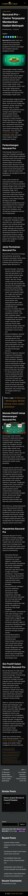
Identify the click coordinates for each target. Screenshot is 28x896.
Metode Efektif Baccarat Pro (10, 755)
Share (20, 37)
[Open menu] (24, 3)
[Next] (23, 803)
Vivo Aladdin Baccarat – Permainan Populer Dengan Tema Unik (21, 775)
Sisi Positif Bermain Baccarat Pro (11, 762)
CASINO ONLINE (6, 11)
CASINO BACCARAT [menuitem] (8, 133)
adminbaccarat (8, 29)
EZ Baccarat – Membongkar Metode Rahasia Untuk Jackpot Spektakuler (7, 775)
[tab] (10, 813)
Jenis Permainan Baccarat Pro (11, 752)
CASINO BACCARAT (8, 749)
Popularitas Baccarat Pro (9, 758)
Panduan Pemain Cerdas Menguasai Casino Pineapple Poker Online (15, 845)
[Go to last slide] (4, 803)
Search (4, 821)
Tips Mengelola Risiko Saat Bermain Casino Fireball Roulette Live (14, 860)
